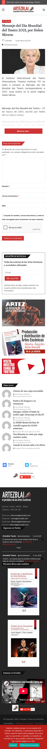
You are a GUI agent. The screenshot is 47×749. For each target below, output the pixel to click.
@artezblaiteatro (24, 536)
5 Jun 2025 (37, 536)
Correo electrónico (10, 196)
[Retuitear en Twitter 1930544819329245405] (8, 548)
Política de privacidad (24, 723)
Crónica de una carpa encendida (28, 391)
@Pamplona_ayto (9, 544)
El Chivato (6, 21)
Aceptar (13, 745)
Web (4, 206)
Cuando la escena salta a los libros (29, 445)
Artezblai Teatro (9, 536)
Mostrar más (23, 131)
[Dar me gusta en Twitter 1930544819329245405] (13, 548)
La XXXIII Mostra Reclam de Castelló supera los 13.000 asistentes (26, 425)
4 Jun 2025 (37, 555)
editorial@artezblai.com (19, 525)
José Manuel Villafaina (22, 394)
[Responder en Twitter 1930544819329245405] (4, 548)
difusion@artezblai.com (20, 522)
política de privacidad (19, 288)
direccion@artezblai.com (20, 515)
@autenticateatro (32, 561)
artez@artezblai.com (19, 518)
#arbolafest (27, 542)
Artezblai (8, 41)
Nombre (6, 186)
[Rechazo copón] (43, 737)
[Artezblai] (23, 9)
